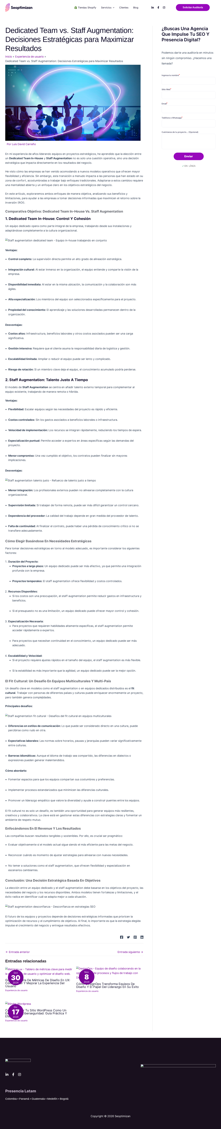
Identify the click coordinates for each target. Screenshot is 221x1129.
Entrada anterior (18, 952)
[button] (112, 7)
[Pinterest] (135, 937)
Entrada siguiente (130, 952)
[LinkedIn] (152, 7)
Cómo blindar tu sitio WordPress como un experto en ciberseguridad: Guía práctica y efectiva (36, 1013)
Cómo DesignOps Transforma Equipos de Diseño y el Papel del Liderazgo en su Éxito (107, 985)
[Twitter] (128, 937)
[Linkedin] (141, 937)
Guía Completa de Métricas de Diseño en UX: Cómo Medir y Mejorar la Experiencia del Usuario (37, 983)
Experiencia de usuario (16, 990)
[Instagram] (164, 7)
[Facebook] (158, 7)
